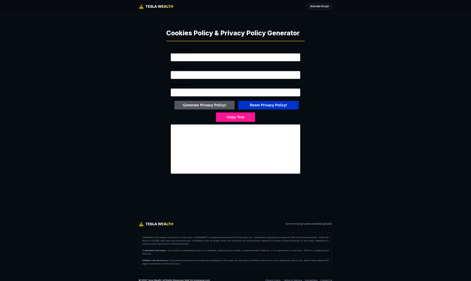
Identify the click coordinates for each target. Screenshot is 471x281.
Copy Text (235, 117)
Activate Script (319, 6)
